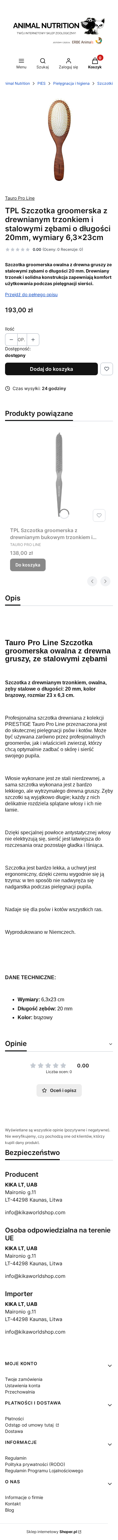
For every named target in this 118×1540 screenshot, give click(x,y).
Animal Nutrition (16, 83)
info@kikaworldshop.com (35, 1212)
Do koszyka (27, 564)
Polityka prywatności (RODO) (35, 1464)
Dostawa (14, 1431)
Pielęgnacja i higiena (71, 83)
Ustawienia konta (22, 1385)
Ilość (9, 328)
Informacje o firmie (24, 1497)
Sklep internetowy (51, 1531)
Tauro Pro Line (20, 198)
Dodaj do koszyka (51, 369)
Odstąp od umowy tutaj (30, 1425)
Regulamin (15, 1458)
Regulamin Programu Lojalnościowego (44, 1470)
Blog (9, 1510)
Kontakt (13, 1503)
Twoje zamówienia (23, 1379)
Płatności (14, 1418)
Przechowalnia (20, 1391)
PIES (41, 83)
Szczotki (105, 83)
